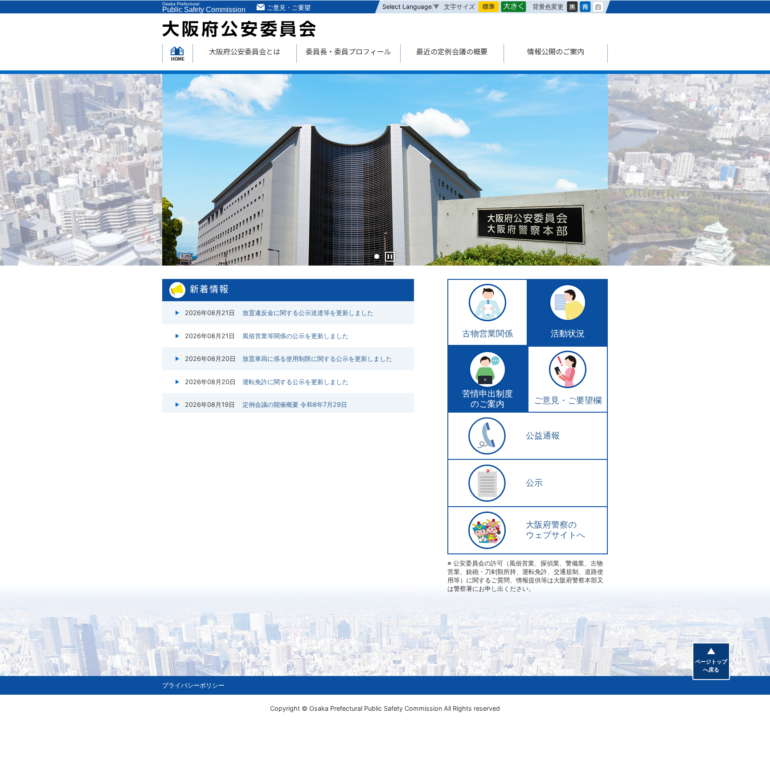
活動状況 (568, 333)
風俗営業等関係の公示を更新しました (295, 336)
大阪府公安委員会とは (244, 51)
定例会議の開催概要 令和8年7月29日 (294, 404)
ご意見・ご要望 (289, 7)
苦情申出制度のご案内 (487, 399)
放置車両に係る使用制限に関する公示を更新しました (317, 358)
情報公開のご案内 (555, 51)
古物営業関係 (487, 333)
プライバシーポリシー (193, 685)
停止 (390, 256)
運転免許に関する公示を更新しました (295, 381)
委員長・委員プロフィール (348, 51)
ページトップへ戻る (711, 665)
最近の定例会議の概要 (451, 51)
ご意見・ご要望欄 (568, 400)
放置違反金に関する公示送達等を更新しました (307, 312)
